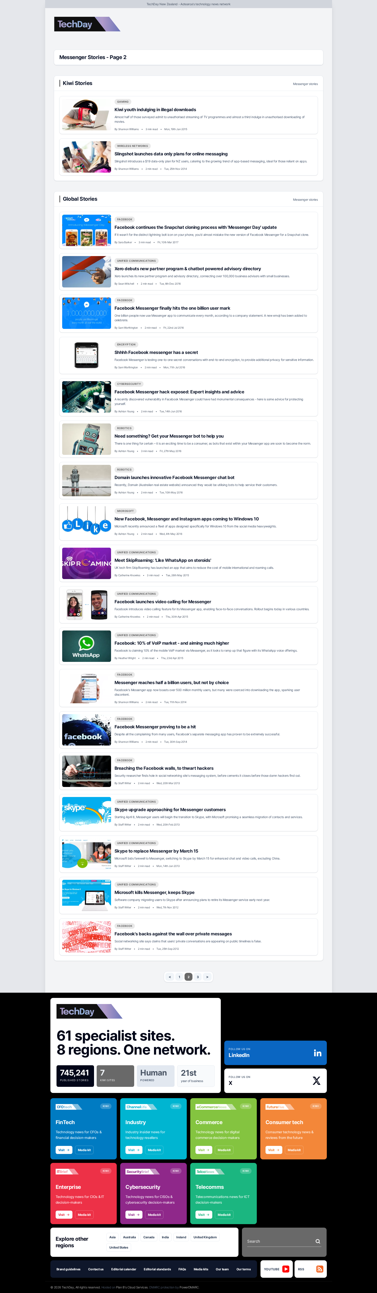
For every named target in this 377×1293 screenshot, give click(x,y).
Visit (61, 1150)
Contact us (96, 1269)
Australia (129, 1237)
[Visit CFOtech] (76, 1106)
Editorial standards (157, 1269)
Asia (112, 1237)
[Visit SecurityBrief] (145, 1171)
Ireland (181, 1237)
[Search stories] (317, 1241)
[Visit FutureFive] (286, 1106)
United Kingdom (205, 1237)
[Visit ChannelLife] (145, 1106)
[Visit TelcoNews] (215, 1171)
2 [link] (189, 977)
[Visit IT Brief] (76, 1171)
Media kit (84, 1150)
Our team (222, 1269)
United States (118, 1247)
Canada (148, 1237)
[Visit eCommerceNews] (215, 1106)
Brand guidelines (69, 1269)
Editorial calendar (123, 1269)
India (165, 1237)
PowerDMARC (189, 1287)
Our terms (243, 1269)
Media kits (201, 1269)
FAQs (182, 1269)
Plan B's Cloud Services (132, 1287)
